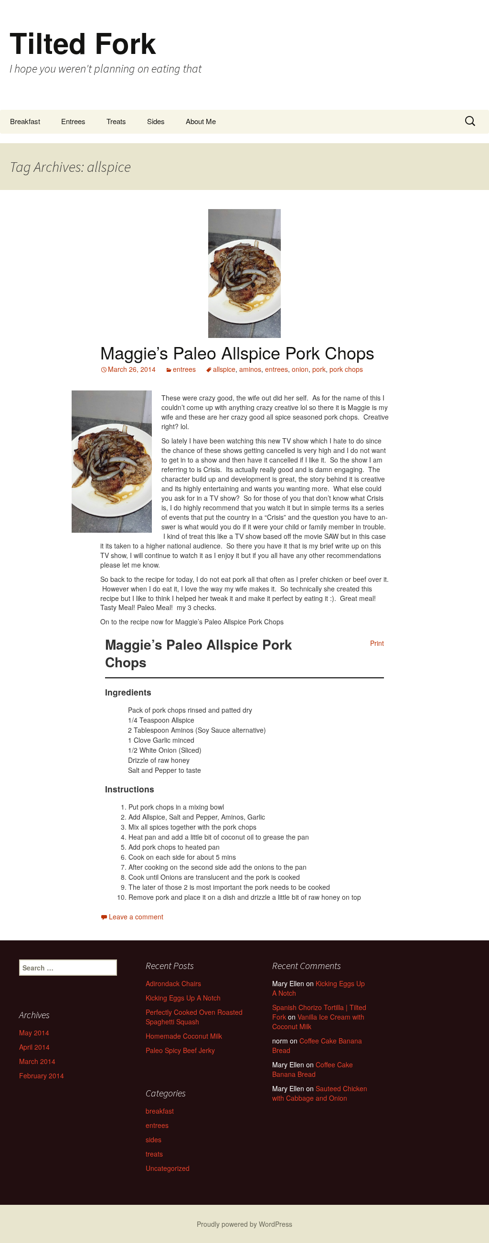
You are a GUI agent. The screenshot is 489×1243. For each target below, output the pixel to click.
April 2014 (34, 1047)
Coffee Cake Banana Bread (317, 1045)
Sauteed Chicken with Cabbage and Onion (319, 1093)
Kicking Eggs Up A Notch (183, 997)
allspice (224, 369)
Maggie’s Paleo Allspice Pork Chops (237, 352)
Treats (116, 121)
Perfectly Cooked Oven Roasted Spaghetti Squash (194, 1016)
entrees (184, 369)
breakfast (160, 1111)
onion (300, 369)
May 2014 (34, 1032)
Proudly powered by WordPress (244, 1224)
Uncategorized (168, 1168)
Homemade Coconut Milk (184, 1036)
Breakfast (25, 121)
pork (319, 369)
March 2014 (37, 1061)
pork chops (346, 369)
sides (153, 1139)
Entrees (73, 121)
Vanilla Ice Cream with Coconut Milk (318, 1021)
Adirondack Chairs (173, 983)
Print (377, 643)
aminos (250, 369)
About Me (201, 121)
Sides (156, 121)
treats (154, 1154)
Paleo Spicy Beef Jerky (180, 1050)
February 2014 (41, 1075)
